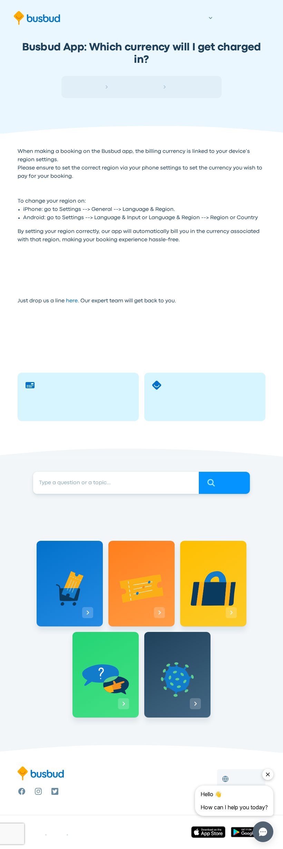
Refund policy (84, 835)
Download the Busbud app (60, 262)
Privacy (56, 835)
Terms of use (30, 835)
